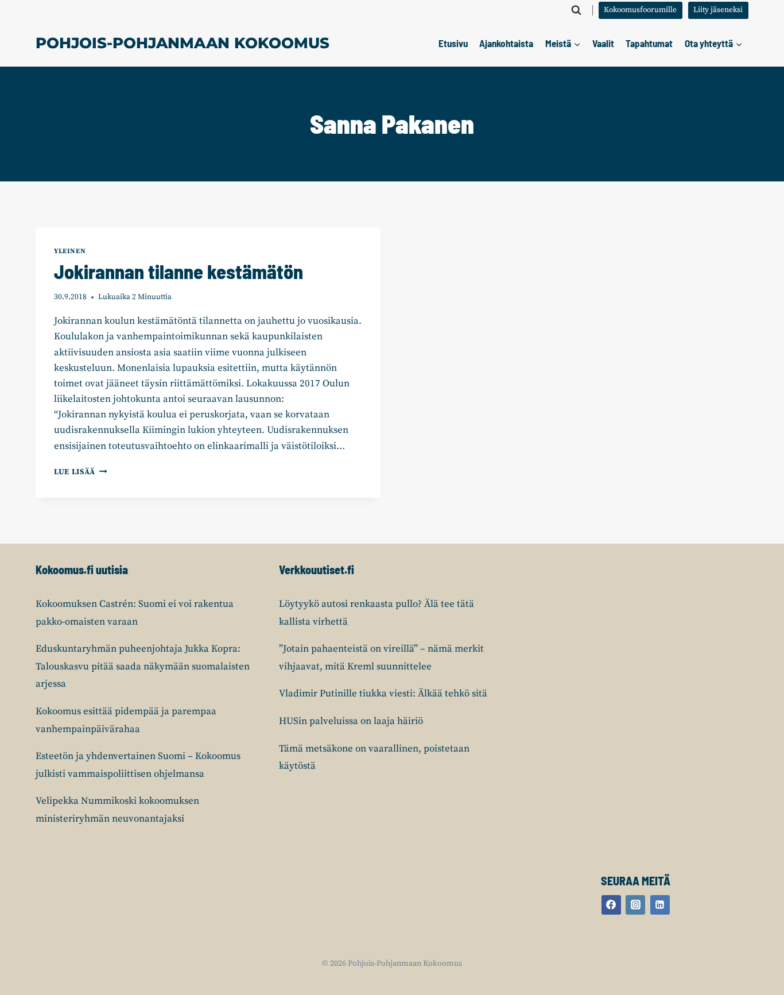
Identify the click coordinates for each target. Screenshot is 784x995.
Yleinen (70, 251)
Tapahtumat (649, 43)
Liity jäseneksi (718, 10)
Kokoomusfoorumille (640, 10)
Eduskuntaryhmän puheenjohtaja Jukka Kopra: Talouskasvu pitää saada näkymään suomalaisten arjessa (143, 666)
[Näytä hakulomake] (576, 10)
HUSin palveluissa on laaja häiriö (351, 721)
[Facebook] (611, 905)
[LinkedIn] (660, 905)
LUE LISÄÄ (80, 472)
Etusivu (453, 43)
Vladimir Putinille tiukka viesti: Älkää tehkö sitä (383, 693)
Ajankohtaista (506, 43)
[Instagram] (635, 905)
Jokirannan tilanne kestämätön (178, 271)
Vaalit (603, 43)
